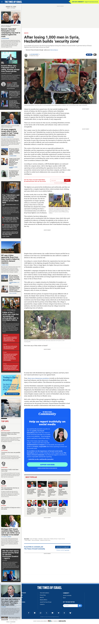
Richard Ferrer (4, 467)
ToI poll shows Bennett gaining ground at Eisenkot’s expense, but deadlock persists (14, 103)
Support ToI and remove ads (91, 1)
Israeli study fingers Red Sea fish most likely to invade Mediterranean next (42, 493)
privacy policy (43, 595)
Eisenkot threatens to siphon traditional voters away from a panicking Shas (13, 84)
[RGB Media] (50, 621)
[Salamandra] (62, 620)
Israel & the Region (33, 538)
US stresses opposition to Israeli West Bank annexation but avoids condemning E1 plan (52, 493)
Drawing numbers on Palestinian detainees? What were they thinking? (10, 434)
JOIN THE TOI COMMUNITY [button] (62, 547)
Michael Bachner (5, 38)
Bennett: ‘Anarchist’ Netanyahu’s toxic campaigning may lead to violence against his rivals (10, 32)
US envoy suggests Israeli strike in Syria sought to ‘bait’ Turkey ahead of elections (31, 491)
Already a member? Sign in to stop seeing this (47, 468)
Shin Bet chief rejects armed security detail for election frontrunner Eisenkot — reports (10, 554)
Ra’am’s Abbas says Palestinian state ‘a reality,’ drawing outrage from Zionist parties (10, 68)
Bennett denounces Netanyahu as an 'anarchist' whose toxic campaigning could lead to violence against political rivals (10, 367)
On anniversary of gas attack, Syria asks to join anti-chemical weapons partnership (14, 173)
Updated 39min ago (11, 310)
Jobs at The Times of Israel (45, 602)
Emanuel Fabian (13, 155)
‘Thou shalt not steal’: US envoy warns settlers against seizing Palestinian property (62, 511)
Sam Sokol (4, 73)
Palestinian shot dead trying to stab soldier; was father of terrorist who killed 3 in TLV (10, 226)
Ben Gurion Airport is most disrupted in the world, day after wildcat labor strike (52, 510)
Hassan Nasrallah (35, 540)
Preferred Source (54, 50)
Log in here (67, 550)
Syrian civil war (61, 538)
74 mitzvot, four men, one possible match (10, 453)
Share (90, 54)
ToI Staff (10, 73)
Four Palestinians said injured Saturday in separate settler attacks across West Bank (10, 198)
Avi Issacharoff (34, 54)
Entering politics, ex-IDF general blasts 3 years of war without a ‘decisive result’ (14, 93)
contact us (42, 604)
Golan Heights (28, 540)
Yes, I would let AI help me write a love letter (10, 508)
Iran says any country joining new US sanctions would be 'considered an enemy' (10, 347)
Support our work (47, 464)
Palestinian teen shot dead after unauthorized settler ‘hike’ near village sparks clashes (10, 219)
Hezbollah (40, 538)
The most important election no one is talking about (10, 488)
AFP (11, 177)
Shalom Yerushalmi (11, 88)
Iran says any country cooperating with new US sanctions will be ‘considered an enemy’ (62, 492)
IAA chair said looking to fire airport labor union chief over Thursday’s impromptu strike (10, 602)
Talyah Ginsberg (4, 450)
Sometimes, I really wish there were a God (9, 470)
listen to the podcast (12, 393)
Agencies (9, 536)
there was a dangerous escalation (38, 378)
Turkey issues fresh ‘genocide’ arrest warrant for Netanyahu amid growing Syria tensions (31, 511)
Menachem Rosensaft (5, 430)
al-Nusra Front (47, 538)
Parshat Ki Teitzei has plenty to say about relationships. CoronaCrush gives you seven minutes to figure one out (10, 457)
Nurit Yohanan (6, 204)
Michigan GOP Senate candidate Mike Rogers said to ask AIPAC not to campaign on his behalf (42, 511)
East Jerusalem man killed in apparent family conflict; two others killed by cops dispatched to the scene (10, 339)
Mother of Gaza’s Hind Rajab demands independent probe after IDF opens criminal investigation (15, 289)
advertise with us (43, 599)
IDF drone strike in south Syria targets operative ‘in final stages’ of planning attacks (14, 151)
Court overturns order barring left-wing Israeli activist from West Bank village (10, 233)
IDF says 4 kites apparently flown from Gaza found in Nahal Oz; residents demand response (10, 259)
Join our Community (78, 2)
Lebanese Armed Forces (45, 540)
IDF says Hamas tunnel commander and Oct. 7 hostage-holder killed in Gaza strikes (14, 278)
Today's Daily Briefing (10, 378)
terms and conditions (44, 592)
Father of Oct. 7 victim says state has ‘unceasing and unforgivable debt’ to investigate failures (10, 316)
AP (10, 293)
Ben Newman (3, 505)
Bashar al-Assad (53, 538)
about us (42, 597)
